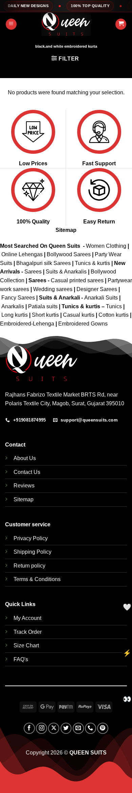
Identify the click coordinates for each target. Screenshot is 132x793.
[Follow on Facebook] (29, 728)
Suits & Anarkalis (66, 271)
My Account (27, 618)
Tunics (114, 306)
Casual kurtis (79, 315)
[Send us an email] (78, 728)
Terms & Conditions (37, 579)
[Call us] (90, 728)
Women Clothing (106, 246)
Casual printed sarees (77, 280)
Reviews (24, 485)
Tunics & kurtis (92, 263)
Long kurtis (15, 315)
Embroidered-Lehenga (27, 324)
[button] (11, 24)
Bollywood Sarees (69, 254)
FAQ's (21, 659)
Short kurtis (46, 315)
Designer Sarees (96, 289)
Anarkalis (13, 306)
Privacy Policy (31, 538)
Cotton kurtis (114, 315)
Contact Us (27, 472)
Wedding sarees (52, 289)
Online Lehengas (22, 254)
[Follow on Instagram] (41, 728)
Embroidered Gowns (83, 324)
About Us (25, 458)
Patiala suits (43, 306)
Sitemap (66, 230)
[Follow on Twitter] (66, 728)
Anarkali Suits (101, 298)
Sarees (33, 271)
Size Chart (26, 645)
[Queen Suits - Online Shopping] (66, 24)
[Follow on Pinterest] (102, 728)
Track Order (28, 632)
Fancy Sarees (18, 298)
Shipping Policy (32, 552)
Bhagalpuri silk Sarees (43, 263)
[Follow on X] (53, 728)
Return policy (29, 566)
